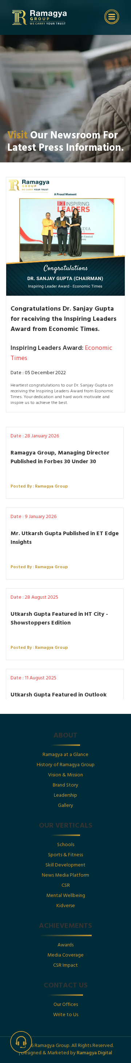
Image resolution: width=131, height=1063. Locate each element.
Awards (65, 945)
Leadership (65, 796)
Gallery (65, 806)
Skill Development (65, 865)
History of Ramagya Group (66, 765)
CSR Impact (65, 966)
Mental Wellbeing (65, 896)
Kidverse (65, 906)
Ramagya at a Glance (65, 755)
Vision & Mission (65, 775)
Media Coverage (65, 956)
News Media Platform (65, 876)
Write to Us (65, 1015)
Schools (65, 845)
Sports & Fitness (65, 855)
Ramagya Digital (94, 1053)
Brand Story (65, 786)
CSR (65, 886)
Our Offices (65, 1005)
